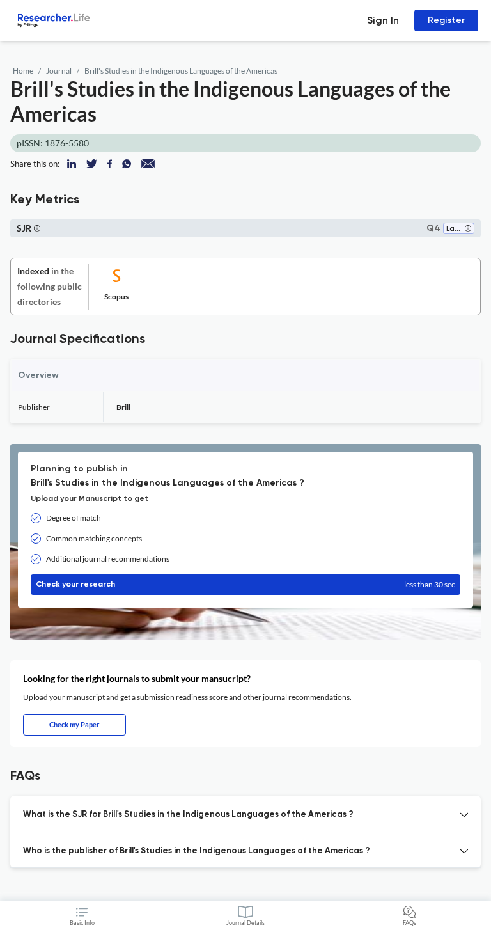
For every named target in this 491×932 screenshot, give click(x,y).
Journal (59, 70)
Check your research (245, 584)
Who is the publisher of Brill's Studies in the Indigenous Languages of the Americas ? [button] (196, 851)
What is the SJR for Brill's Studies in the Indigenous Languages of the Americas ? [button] (188, 814)
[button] (468, 229)
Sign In (383, 20)
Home (23, 70)
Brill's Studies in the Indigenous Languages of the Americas (180, 70)
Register (446, 20)
